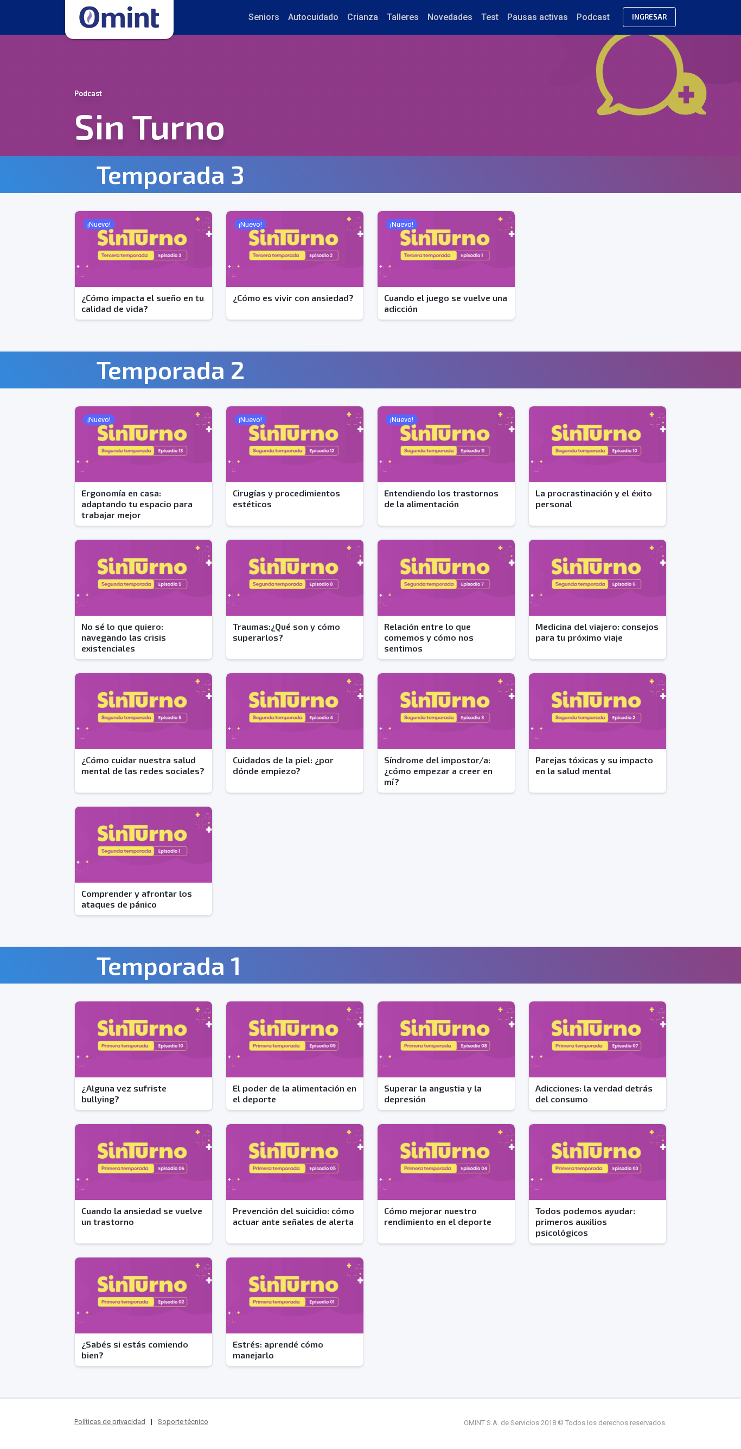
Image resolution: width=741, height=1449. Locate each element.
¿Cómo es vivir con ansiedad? (293, 297)
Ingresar (649, 16)
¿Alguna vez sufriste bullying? (124, 1093)
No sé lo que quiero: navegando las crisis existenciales (123, 637)
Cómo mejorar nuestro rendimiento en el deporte (437, 1216)
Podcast (593, 17)
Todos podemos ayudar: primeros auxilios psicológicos (585, 1221)
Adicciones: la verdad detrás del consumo (594, 1093)
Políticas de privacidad (109, 1422)
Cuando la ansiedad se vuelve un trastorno (141, 1216)
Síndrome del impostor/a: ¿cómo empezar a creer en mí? (438, 771)
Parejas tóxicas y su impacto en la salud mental (594, 765)
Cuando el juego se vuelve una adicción (445, 303)
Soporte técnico (183, 1422)
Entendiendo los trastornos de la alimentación (441, 498)
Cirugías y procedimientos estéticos (286, 498)
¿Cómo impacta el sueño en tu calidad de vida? (142, 303)
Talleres (403, 17)
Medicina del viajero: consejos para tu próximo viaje (597, 631)
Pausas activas (537, 17)
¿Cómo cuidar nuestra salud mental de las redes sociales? (143, 765)
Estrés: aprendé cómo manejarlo (278, 1349)
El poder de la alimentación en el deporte (294, 1093)
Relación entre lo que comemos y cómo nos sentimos (429, 637)
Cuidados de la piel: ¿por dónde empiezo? (283, 765)
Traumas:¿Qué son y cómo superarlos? (286, 631)
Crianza (362, 17)
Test (490, 17)
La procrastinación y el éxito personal (593, 498)
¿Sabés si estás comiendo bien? (134, 1349)
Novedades (449, 17)
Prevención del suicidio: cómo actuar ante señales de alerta (293, 1216)
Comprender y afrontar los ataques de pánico (136, 898)
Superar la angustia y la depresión (433, 1093)
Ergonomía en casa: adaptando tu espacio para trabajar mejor (137, 504)
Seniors (263, 17)
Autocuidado (313, 17)
